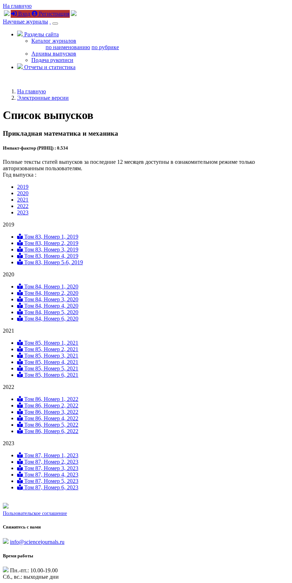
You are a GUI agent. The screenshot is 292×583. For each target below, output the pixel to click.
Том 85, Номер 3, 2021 (50, 356)
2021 (22, 200)
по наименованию (68, 47)
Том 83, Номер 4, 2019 (50, 256)
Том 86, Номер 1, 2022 (50, 399)
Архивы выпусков (53, 54)
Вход (23, 14)
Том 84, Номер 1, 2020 (50, 286)
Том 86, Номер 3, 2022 (50, 412)
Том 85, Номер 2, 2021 (50, 349)
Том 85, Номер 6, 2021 (50, 375)
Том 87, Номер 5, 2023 (50, 481)
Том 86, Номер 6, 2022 (50, 431)
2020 (22, 193)
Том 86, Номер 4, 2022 (50, 418)
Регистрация (53, 14)
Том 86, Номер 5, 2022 (50, 425)
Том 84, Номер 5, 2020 (50, 312)
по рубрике (105, 47)
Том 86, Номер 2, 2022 (50, 405)
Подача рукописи (52, 60)
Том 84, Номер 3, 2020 (50, 299)
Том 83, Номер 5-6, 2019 (53, 262)
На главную (17, 6)
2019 (22, 187)
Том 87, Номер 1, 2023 (50, 455)
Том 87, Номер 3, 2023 (50, 468)
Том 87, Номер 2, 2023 (50, 462)
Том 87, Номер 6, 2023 (50, 487)
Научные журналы (25, 22)
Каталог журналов (53, 41)
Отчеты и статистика (49, 67)
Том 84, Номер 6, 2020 (50, 319)
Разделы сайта (41, 34)
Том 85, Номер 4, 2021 (50, 362)
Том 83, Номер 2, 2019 (50, 243)
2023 (22, 212)
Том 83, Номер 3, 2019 (50, 249)
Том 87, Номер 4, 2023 (50, 475)
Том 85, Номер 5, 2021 (50, 368)
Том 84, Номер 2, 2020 (50, 293)
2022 (22, 206)
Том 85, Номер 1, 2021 (50, 343)
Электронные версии (43, 98)
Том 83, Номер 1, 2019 (50, 237)
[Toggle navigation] (55, 23)
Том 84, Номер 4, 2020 (50, 306)
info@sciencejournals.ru (37, 542)
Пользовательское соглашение (35, 513)
